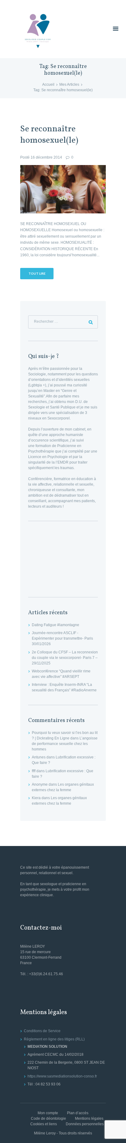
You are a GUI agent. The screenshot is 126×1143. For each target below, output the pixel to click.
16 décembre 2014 (46, 157)
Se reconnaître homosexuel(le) (49, 135)
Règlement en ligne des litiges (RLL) (54, 1039)
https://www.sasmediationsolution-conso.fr (62, 1076)
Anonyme (40, 784)
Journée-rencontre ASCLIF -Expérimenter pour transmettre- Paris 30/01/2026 (62, 638)
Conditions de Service (42, 1031)
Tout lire (37, 273)
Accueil (48, 84)
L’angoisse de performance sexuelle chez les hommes (65, 743)
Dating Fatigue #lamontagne (55, 625)
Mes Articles (69, 84)
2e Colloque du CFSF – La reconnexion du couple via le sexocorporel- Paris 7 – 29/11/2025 (65, 657)
